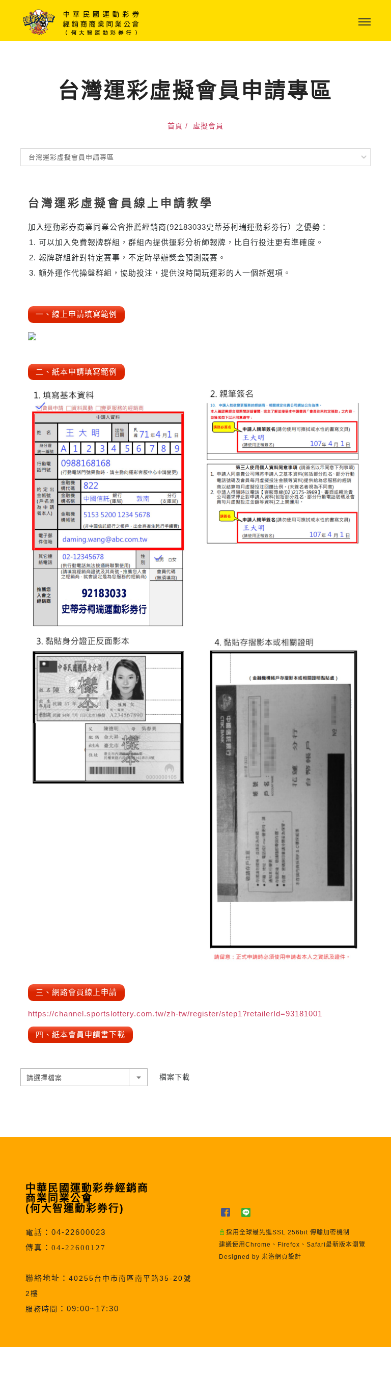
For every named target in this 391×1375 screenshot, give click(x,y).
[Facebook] (229, 1212)
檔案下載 (174, 1077)
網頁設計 (288, 1256)
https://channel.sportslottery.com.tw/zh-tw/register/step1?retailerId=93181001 (175, 1013)
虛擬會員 (208, 126)
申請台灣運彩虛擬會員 (169, 1361)
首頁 (175, 126)
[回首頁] (81, 22)
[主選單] (364, 22)
